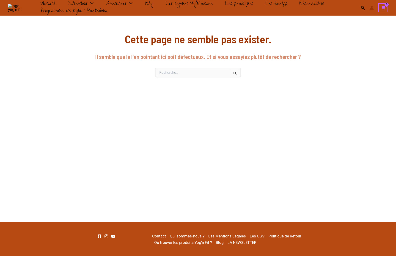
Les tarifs (276, 4)
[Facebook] (99, 236)
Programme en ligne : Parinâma (74, 11)
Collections (78, 4)
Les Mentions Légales (227, 236)
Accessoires (116, 4)
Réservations (311, 4)
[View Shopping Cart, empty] (383, 7)
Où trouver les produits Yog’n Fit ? (183, 242)
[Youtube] (113, 236)
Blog (149, 4)
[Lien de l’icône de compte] (372, 8)
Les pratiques (239, 4)
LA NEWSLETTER (242, 242)
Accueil (48, 4)
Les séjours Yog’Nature (189, 4)
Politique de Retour (285, 236)
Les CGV (257, 236)
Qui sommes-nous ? (187, 236)
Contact (159, 236)
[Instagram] (106, 236)
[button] (91, 4)
